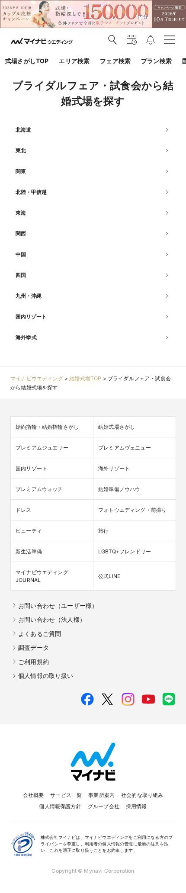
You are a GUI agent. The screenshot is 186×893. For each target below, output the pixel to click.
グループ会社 (103, 806)
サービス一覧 (66, 795)
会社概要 (33, 795)
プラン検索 (156, 60)
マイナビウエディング (36, 378)
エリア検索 (74, 60)
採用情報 (136, 806)
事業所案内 (101, 795)
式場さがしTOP (26, 60)
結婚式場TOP (85, 378)
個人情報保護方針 (60, 806)
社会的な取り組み (142, 795)
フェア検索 (115, 60)
